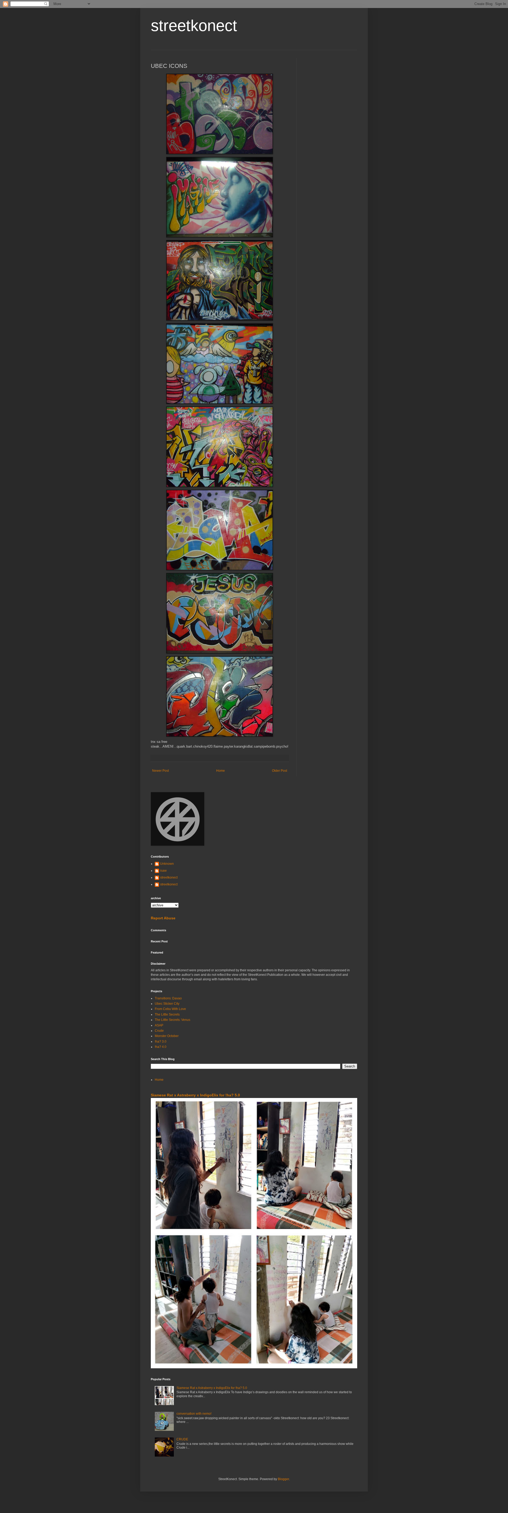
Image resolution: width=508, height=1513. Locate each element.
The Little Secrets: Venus (172, 1020)
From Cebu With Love (170, 1009)
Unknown (167, 864)
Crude (159, 1031)
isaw (163, 870)
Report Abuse (163, 918)
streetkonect (194, 25)
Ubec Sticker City (167, 1003)
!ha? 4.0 (160, 1047)
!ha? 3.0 (160, 1041)
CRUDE (182, 1439)
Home (220, 771)
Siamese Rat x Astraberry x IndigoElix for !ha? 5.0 (195, 1095)
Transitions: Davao (168, 998)
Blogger (283, 1479)
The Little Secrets (167, 1014)
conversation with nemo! (193, 1413)
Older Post (279, 771)
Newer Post (160, 771)
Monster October (167, 1036)
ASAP (159, 1025)
